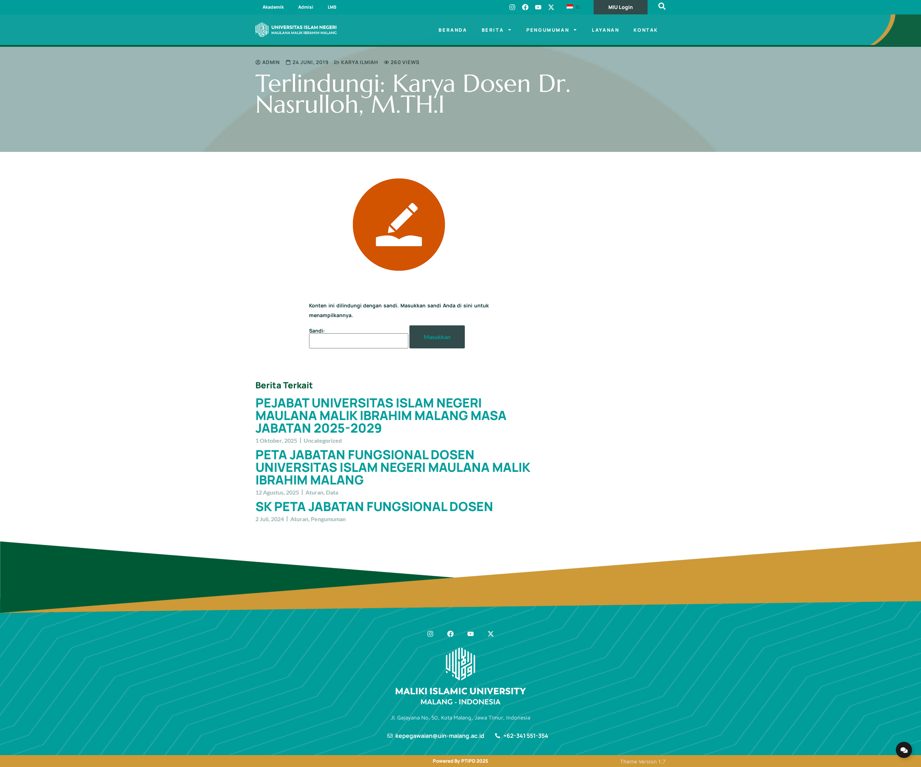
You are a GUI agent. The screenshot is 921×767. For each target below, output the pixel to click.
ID (577, 7)
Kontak (646, 30)
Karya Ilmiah (359, 62)
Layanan (605, 30)
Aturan (314, 492)
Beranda (453, 30)
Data (332, 492)
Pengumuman (547, 30)
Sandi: (317, 331)
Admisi (305, 7)
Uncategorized (323, 440)
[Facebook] (525, 7)
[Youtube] (538, 7)
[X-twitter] (551, 7)
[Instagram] (512, 7)
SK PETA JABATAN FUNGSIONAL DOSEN (374, 506)
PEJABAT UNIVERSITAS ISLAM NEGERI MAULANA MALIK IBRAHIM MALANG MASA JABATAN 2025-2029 (381, 415)
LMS (332, 7)
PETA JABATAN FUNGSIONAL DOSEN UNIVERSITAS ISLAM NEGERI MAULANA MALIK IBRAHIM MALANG (392, 467)
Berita (493, 30)
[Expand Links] (904, 750)
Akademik (273, 7)
